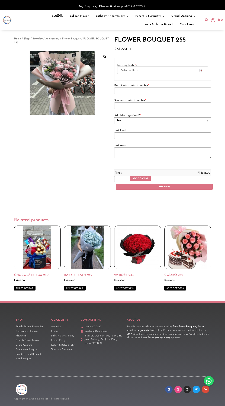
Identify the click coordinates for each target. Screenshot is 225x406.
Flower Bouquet (71, 39)
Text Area (120, 145)
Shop (27, 39)
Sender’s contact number (130, 100)
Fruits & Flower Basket (158, 24)
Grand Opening (181, 16)
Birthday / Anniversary (110, 16)
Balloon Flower (79, 16)
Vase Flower (187, 24)
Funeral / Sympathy (148, 16)
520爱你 (57, 16)
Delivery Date (127, 65)
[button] (206, 20)
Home (17, 39)
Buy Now (164, 187)
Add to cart (140, 178)
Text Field (120, 130)
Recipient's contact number (131, 85)
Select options (24, 288)
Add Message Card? (127, 115)
